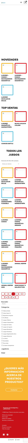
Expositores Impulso (8, 315)
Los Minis (5, 338)
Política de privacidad (7, 415)
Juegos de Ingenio (7, 327)
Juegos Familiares (7, 331)
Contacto (4, 425)
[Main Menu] (21, 2)
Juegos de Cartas (7, 324)
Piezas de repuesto (6, 427)
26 (13, 297)
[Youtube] (15, 434)
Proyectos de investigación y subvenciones (10, 408)
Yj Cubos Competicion (8, 345)
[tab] (14, 408)
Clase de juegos (6, 428)
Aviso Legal (5, 416)
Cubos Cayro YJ (7, 313)
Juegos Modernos (7, 336)
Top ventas (5, 343)
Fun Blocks (5, 317)
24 (6, 297)
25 (10, 297)
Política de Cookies (6, 418)
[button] (14, 389)
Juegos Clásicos (7, 320)
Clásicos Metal (6, 310)
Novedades (6, 340)
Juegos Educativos (7, 329)
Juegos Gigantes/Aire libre (9, 334)
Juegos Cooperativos (8, 322)
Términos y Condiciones (8, 420)
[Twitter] (11, 434)
